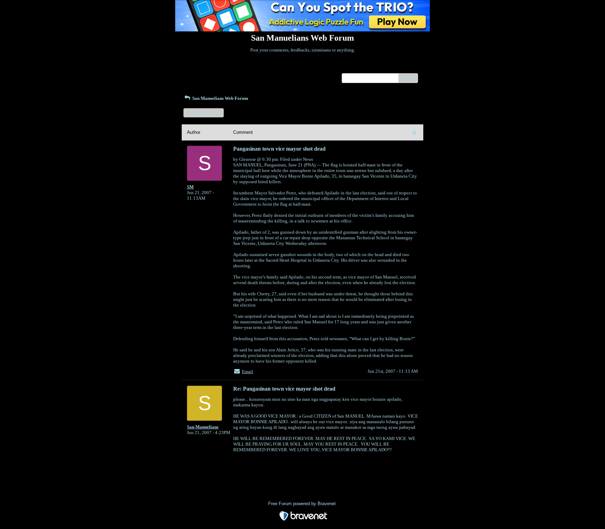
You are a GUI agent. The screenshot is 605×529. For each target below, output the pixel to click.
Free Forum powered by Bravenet (302, 503)
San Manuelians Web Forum (219, 98)
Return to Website (204, 67)
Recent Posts (199, 75)
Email (247, 371)
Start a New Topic (203, 112)
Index (232, 67)
